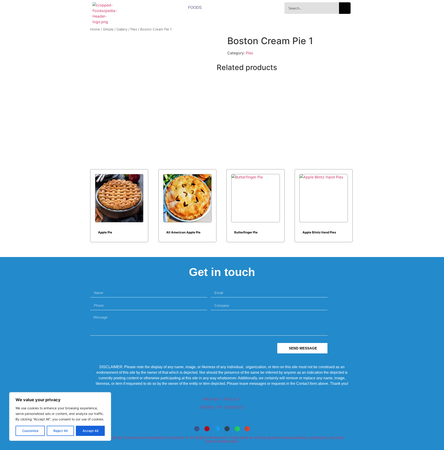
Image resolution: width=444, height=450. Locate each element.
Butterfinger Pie (246, 232)
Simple (108, 29)
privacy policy (222, 399)
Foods (195, 7)
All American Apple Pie (183, 232)
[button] (197, 429)
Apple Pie (105, 232)
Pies (133, 29)
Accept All (90, 431)
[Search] (345, 8)
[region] (60, 416)
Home (95, 29)
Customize (30, 431)
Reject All (60, 431)
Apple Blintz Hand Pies (319, 232)
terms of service (222, 407)
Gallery (122, 29)
